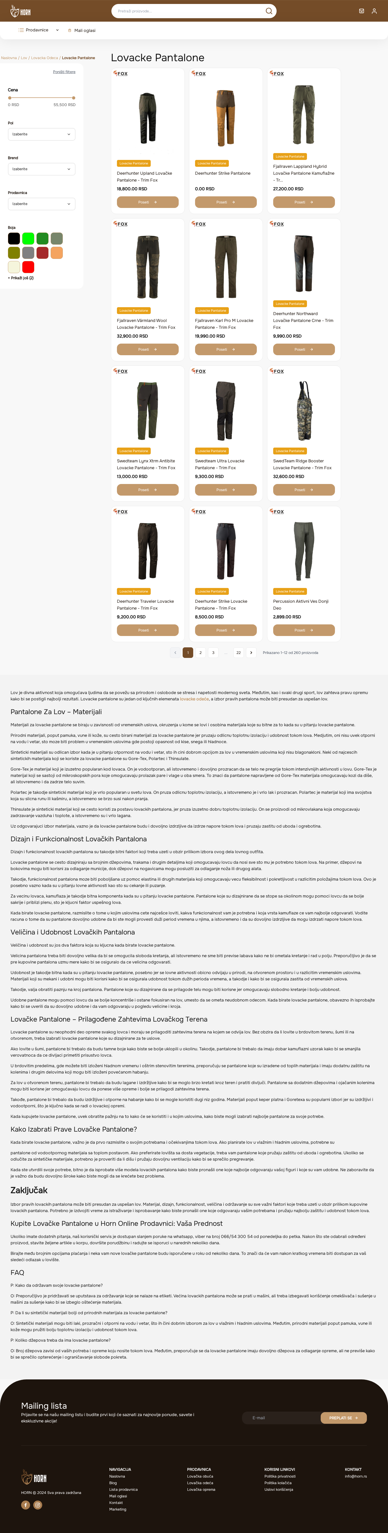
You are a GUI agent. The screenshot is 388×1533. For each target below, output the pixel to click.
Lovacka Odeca (44, 57)
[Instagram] (37, 1505)
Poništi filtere (64, 71)
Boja (12, 227)
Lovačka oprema (201, 1489)
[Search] (269, 11)
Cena (13, 90)
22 (238, 652)
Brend (13, 157)
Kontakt (116, 1502)
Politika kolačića (278, 1482)
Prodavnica (17, 192)
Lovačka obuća (200, 1476)
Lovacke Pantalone (134, 163)
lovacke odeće (194, 699)
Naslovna (9, 57)
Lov (24, 57)
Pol (10, 123)
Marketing (117, 1509)
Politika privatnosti (280, 1476)
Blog (113, 1482)
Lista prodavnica (123, 1489)
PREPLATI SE (340, 1418)
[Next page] (251, 652)
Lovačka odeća (200, 1482)
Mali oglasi (85, 30)
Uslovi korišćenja (278, 1489)
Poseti (143, 202)
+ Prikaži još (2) (21, 278)
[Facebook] (25, 1505)
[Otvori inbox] (361, 11)
